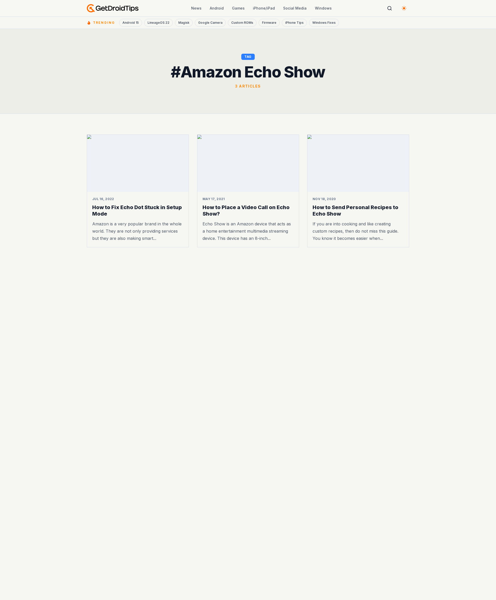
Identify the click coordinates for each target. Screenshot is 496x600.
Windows (323, 8)
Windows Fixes (324, 23)
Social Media (295, 8)
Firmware (269, 23)
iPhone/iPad (264, 8)
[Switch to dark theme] (404, 8)
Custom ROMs (242, 23)
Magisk (183, 23)
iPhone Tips (294, 23)
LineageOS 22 (158, 23)
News (196, 8)
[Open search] (389, 8)
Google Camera (210, 23)
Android (217, 8)
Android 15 (130, 23)
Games (238, 8)
